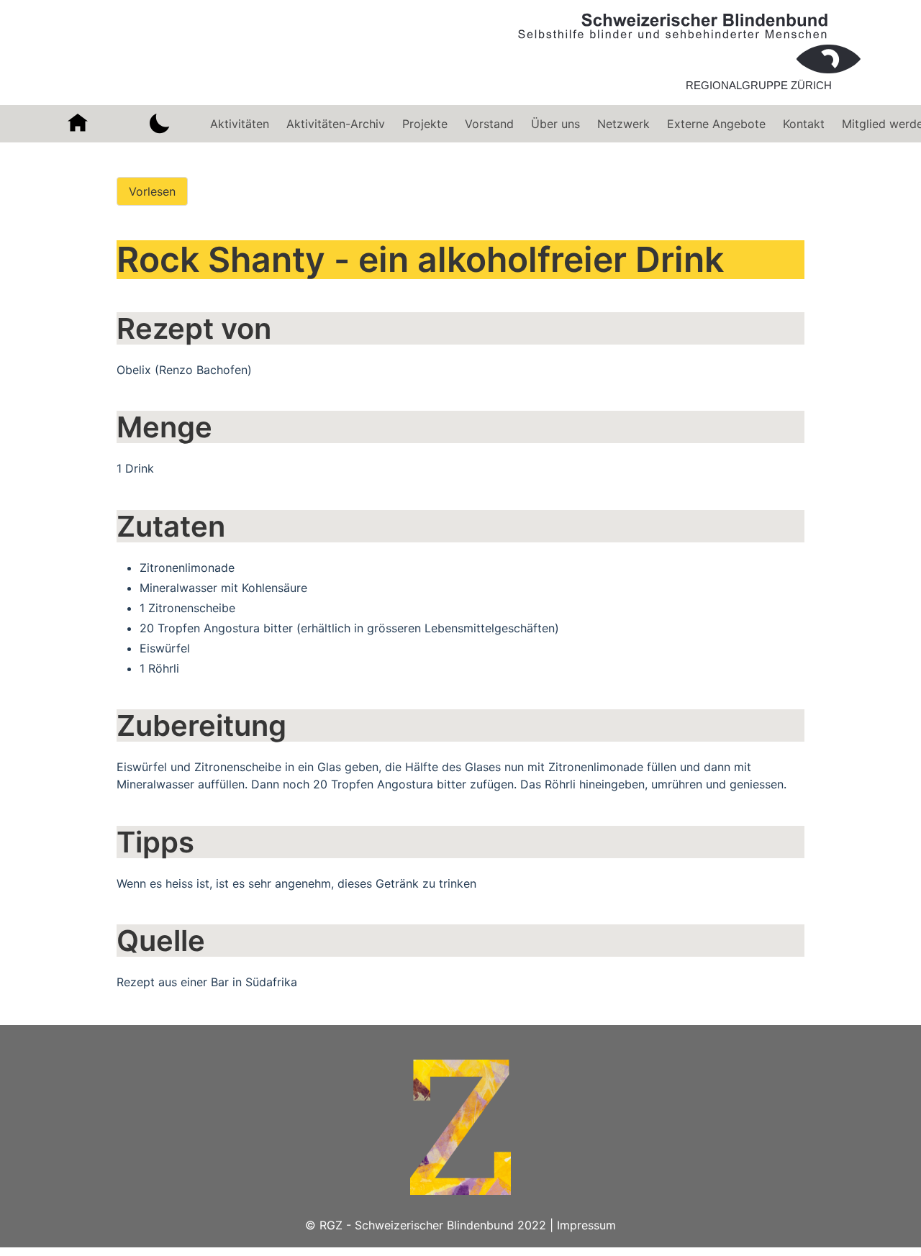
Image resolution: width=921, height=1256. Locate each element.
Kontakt (804, 124)
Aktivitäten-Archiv (335, 124)
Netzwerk (623, 124)
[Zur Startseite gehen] (689, 96)
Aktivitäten (239, 124)
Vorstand (489, 124)
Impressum (586, 1225)
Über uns (555, 124)
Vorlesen (152, 191)
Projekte (425, 124)
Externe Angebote (716, 124)
